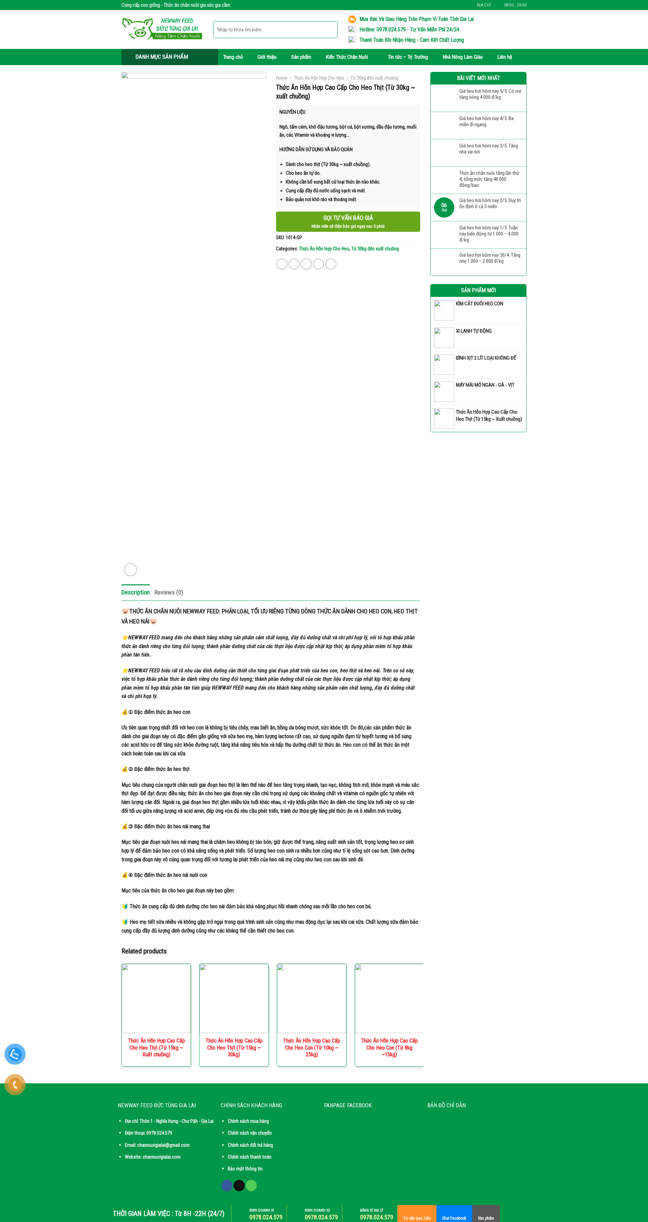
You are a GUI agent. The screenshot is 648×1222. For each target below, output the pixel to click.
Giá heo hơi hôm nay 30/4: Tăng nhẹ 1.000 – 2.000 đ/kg (489, 258)
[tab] (136, 592)
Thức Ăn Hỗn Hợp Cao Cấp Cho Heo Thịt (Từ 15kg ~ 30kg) (234, 1047)
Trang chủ (233, 57)
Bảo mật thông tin (245, 1169)
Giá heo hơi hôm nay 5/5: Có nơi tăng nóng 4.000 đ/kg (490, 94)
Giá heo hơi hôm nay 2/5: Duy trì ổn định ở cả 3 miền (490, 203)
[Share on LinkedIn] (330, 264)
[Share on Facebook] (282, 264)
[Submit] (329, 29)
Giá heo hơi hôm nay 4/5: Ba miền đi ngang (486, 121)
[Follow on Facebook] (448, 5)
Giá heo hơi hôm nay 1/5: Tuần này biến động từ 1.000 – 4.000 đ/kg (488, 234)
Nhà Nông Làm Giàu (463, 57)
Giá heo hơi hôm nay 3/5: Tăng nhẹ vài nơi (488, 149)
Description (136, 592)
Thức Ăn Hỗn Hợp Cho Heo (319, 78)
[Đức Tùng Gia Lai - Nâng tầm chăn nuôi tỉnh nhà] (162, 29)
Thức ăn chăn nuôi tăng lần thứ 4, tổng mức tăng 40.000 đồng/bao (489, 179)
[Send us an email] (455, 5)
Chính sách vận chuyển (250, 1133)
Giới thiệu (267, 57)
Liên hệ (504, 57)
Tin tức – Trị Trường (408, 57)
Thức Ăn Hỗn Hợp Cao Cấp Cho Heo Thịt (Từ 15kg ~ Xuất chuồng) (156, 1047)
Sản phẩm (301, 57)
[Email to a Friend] (306, 264)
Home (282, 78)
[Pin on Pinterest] (318, 264)
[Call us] (461, 5)
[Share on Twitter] (294, 264)
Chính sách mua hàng (248, 1121)
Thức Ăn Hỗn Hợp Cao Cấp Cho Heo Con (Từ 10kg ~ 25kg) (311, 1047)
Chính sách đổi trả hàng (250, 1145)
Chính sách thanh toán (249, 1157)
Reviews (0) (169, 592)
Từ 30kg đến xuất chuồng (374, 78)
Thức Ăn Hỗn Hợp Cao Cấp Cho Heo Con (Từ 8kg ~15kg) (389, 1047)
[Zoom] (130, 569)
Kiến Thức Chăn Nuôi (347, 57)
